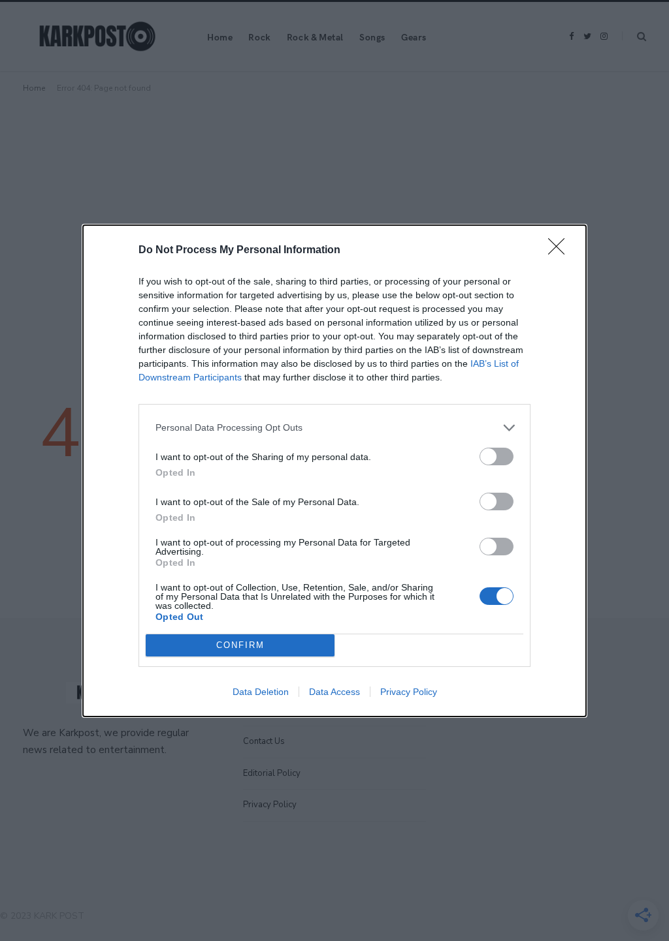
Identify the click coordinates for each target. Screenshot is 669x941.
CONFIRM (240, 645)
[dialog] (334, 471)
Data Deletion (261, 691)
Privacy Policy (408, 691)
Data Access (334, 691)
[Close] (560, 250)
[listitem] (334, 428)
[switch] (497, 456)
